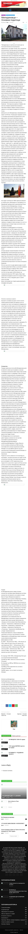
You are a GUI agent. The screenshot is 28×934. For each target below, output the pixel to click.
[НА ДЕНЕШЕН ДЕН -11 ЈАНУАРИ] (14, 791)
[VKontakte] (17, 874)
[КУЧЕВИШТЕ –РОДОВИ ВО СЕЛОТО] (4, 754)
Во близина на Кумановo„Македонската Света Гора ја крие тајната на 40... (18, 891)
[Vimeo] (14, 874)
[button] (2, 10)
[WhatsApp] (16, 705)
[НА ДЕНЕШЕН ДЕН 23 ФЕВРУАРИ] (4, 898)
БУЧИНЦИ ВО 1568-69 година (17, 739)
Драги (3, 797)
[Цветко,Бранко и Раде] (4, 803)
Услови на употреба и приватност (12, 930)
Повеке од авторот (16, 735)
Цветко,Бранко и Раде (13, 801)
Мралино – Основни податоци (6, 714)
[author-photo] (14, 727)
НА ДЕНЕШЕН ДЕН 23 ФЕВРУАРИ (16, 896)
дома (2, 13)
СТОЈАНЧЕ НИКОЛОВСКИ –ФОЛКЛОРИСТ (12, 823)
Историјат (7, 13)
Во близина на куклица (7, 817)
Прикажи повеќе (13, 836)
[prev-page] (2, 759)
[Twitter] (10, 705)
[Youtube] (21, 874)
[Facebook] (7, 705)
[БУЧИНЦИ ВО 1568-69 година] (4, 741)
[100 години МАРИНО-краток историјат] (4, 747)
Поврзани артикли (6, 735)
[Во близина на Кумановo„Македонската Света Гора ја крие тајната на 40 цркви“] (4, 891)
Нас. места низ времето (15, 13)
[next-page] (4, 759)
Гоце (7, 22)
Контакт (21, 930)
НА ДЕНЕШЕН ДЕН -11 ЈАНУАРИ (11, 795)
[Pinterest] (13, 705)
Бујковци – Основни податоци (22, 714)
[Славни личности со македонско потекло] (4, 885)
